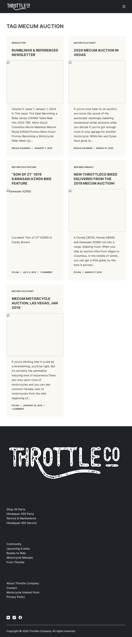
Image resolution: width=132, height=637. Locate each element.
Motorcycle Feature (24, 167)
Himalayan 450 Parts (20, 513)
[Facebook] (20, 617)
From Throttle (15, 562)
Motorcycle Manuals (20, 557)
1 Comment (46, 272)
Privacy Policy (16, 597)
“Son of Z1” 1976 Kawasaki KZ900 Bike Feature (31, 178)
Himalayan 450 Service (22, 523)
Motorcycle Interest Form (23, 592)
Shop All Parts (16, 509)
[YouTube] (8, 617)
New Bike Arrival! (84, 167)
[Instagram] (14, 617)
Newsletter (19, 43)
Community (14, 544)
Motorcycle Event (85, 43)
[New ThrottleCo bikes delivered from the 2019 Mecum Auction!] (97, 210)
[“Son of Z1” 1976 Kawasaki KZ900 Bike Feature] (35, 210)
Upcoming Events (18, 548)
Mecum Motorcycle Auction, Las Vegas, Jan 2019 (35, 303)
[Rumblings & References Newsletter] (35, 81)
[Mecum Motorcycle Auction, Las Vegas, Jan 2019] (35, 334)
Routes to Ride (16, 553)
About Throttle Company (23, 583)
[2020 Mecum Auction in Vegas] (97, 81)
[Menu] (123, 6)
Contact (12, 588)
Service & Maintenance (21, 518)
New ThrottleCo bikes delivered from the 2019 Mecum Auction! (95, 178)
